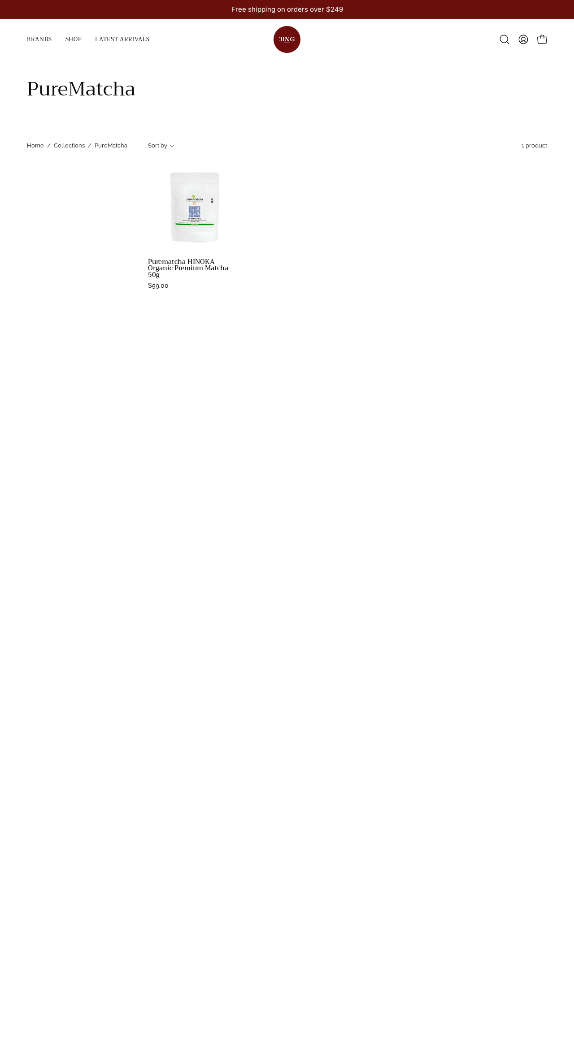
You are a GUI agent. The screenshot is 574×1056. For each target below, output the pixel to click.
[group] (287, 9)
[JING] (287, 39)
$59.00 (158, 285)
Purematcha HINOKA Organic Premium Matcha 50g (188, 268)
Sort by (157, 145)
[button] (74, 39)
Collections (69, 145)
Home (35, 145)
